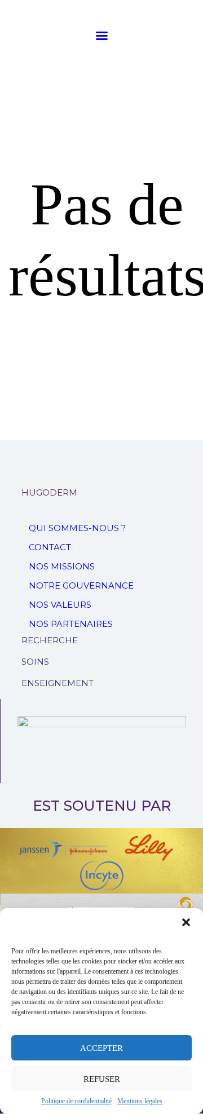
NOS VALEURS (60, 604)
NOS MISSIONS (62, 566)
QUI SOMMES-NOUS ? (77, 528)
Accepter (101, 1048)
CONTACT (50, 547)
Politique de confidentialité (76, 1101)
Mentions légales (139, 1101)
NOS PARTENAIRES (71, 623)
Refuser (101, 1079)
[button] (186, 922)
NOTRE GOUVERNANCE (81, 585)
